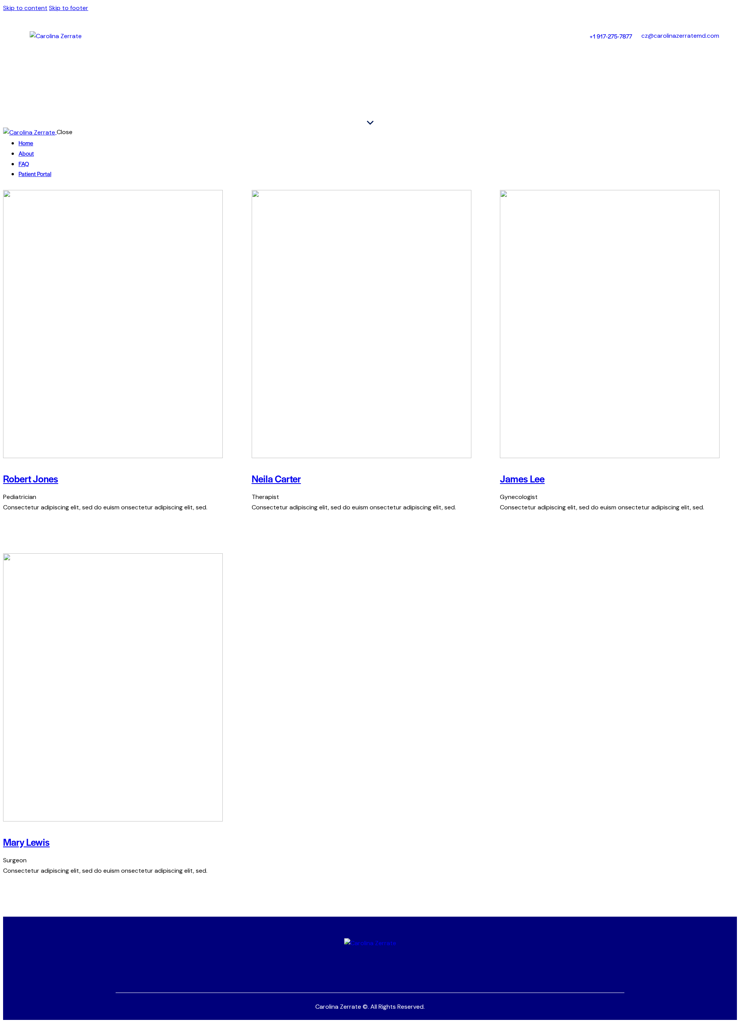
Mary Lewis (26, 841)
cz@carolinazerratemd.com (680, 36)
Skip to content (25, 8)
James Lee (522, 478)
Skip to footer (68, 8)
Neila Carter (276, 478)
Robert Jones (30, 478)
